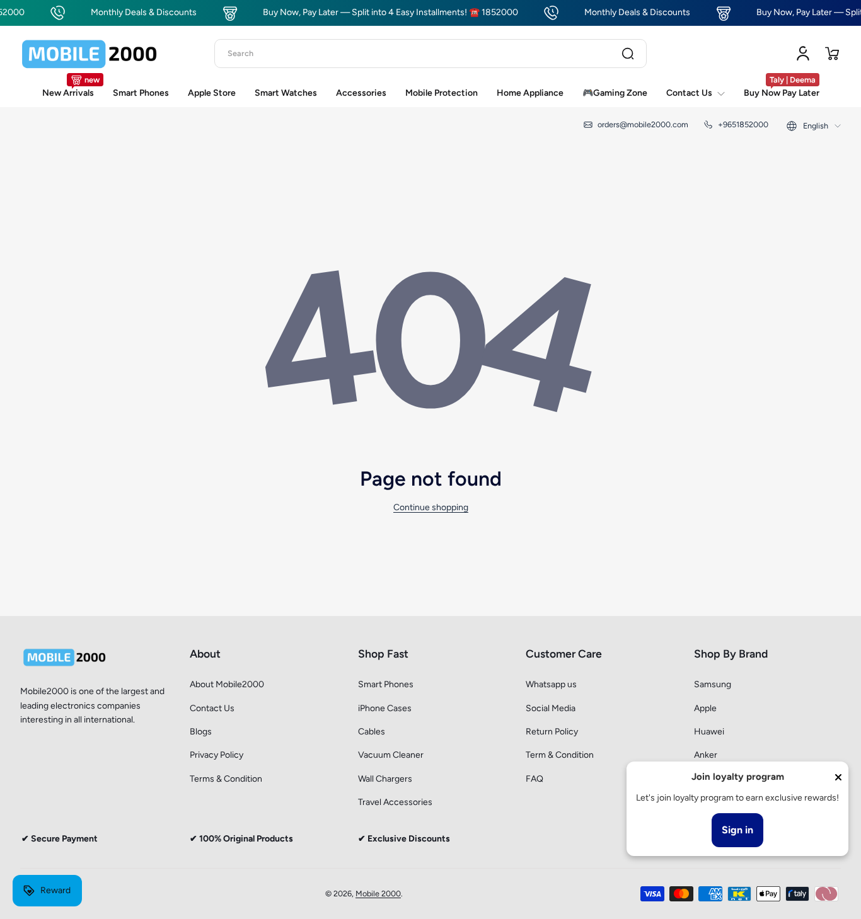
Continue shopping (430, 507)
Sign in (737, 830)
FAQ (534, 778)
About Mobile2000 (227, 684)
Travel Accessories (395, 802)
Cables (371, 731)
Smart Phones (385, 684)
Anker (705, 755)
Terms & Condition (226, 778)
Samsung (712, 684)
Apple (705, 708)
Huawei (709, 731)
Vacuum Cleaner (391, 755)
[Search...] (628, 53)
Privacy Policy (216, 755)
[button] (832, 53)
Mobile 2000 (378, 893)
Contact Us (212, 708)
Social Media (550, 708)
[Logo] (89, 53)
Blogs (201, 731)
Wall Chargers (385, 778)
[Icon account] (803, 53)
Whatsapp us (551, 684)
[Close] (838, 777)
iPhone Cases (385, 708)
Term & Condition (560, 755)
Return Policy (552, 731)
